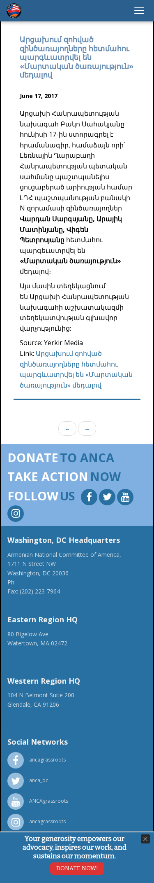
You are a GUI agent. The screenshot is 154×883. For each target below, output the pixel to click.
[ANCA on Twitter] (108, 498)
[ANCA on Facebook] (90, 498)
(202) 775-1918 (37, 582)
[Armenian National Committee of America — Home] (14, 10)
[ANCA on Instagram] (15, 515)
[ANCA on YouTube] (125, 498)
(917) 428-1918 (27, 652)
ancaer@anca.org (30, 662)
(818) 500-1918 (27, 713)
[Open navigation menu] (139, 10)
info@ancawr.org (30, 723)
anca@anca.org (27, 601)
